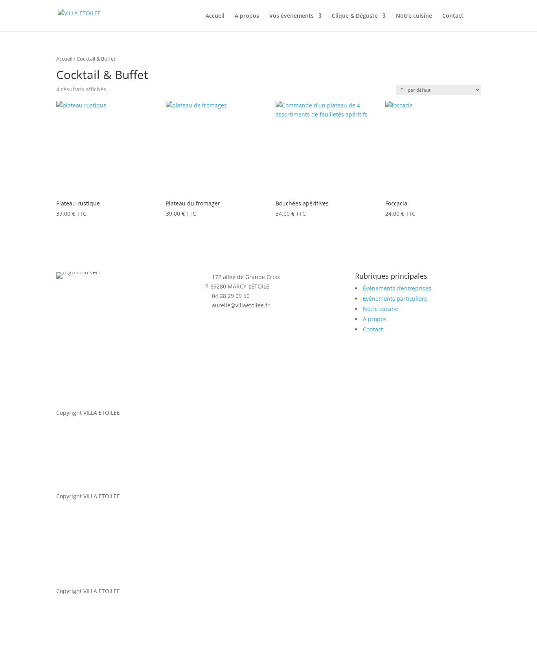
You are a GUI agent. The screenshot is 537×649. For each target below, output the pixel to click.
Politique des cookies (284, 412)
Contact (452, 16)
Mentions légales (228, 412)
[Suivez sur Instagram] (227, 328)
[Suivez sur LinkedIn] (212, 328)
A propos (247, 16)
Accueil (215, 16)
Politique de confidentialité (142, 517)
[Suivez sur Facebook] (243, 328)
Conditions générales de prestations (232, 517)
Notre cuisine (414, 16)
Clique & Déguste (355, 16)
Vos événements (291, 16)
